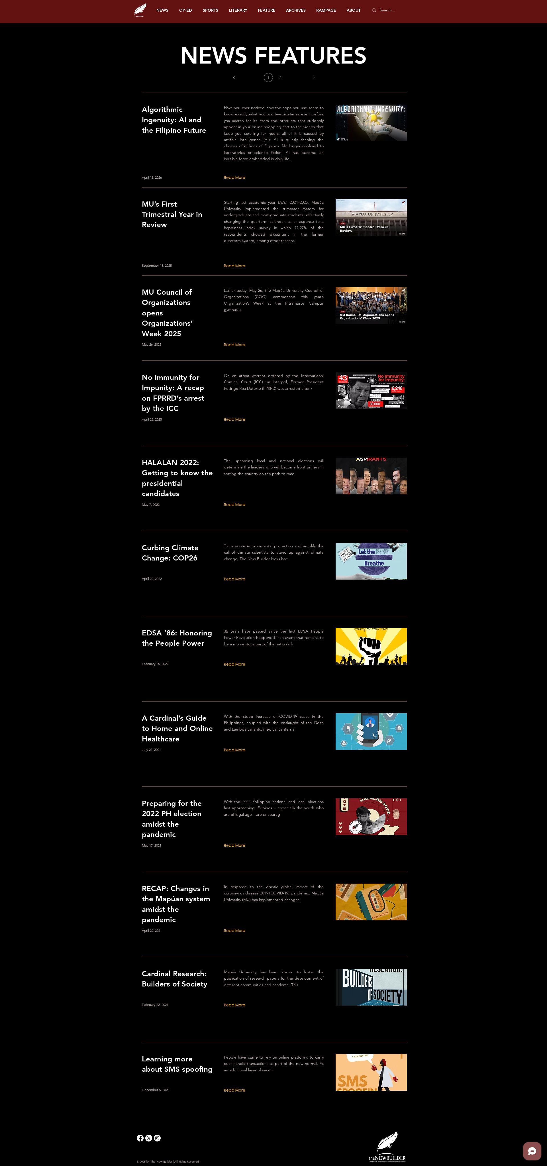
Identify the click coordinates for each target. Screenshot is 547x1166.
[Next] (314, 77)
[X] (148, 1138)
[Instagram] (157, 1138)
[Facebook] (140, 1138)
